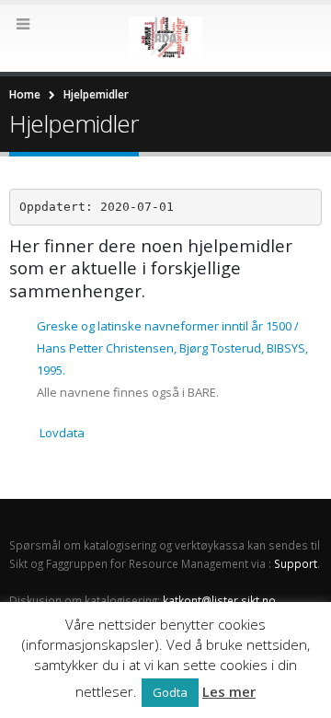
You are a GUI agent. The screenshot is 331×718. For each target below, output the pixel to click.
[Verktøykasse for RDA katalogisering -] (165, 37)
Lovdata (62, 432)
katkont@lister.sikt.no (219, 600)
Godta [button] (170, 692)
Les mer (229, 691)
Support (295, 563)
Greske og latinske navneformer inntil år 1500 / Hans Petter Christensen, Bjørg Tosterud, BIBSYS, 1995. (172, 348)
